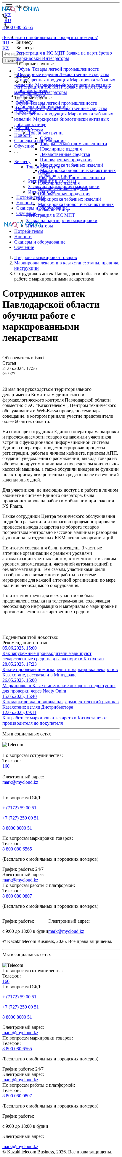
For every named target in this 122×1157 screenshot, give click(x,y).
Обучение (26, 111)
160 (5, 766)
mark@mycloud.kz (20, 782)
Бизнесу (24, 127)
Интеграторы (55, 58)
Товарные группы (46, 132)
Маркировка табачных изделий (71, 165)
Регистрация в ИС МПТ (41, 52)
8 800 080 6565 (17, 848)
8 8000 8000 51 (17, 828)
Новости (25, 101)
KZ (7, 15)
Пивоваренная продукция (43, 79)
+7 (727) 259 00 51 (20, 817)
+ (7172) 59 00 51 (19, 807)
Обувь (23, 69)
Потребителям (30, 95)
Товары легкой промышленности (66, 69)
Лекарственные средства (84, 74)
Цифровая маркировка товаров (45, 257)
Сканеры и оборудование (42, 106)
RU (7, 20)
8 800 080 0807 (17, 896)
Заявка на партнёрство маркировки (63, 186)
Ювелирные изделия (37, 74)
